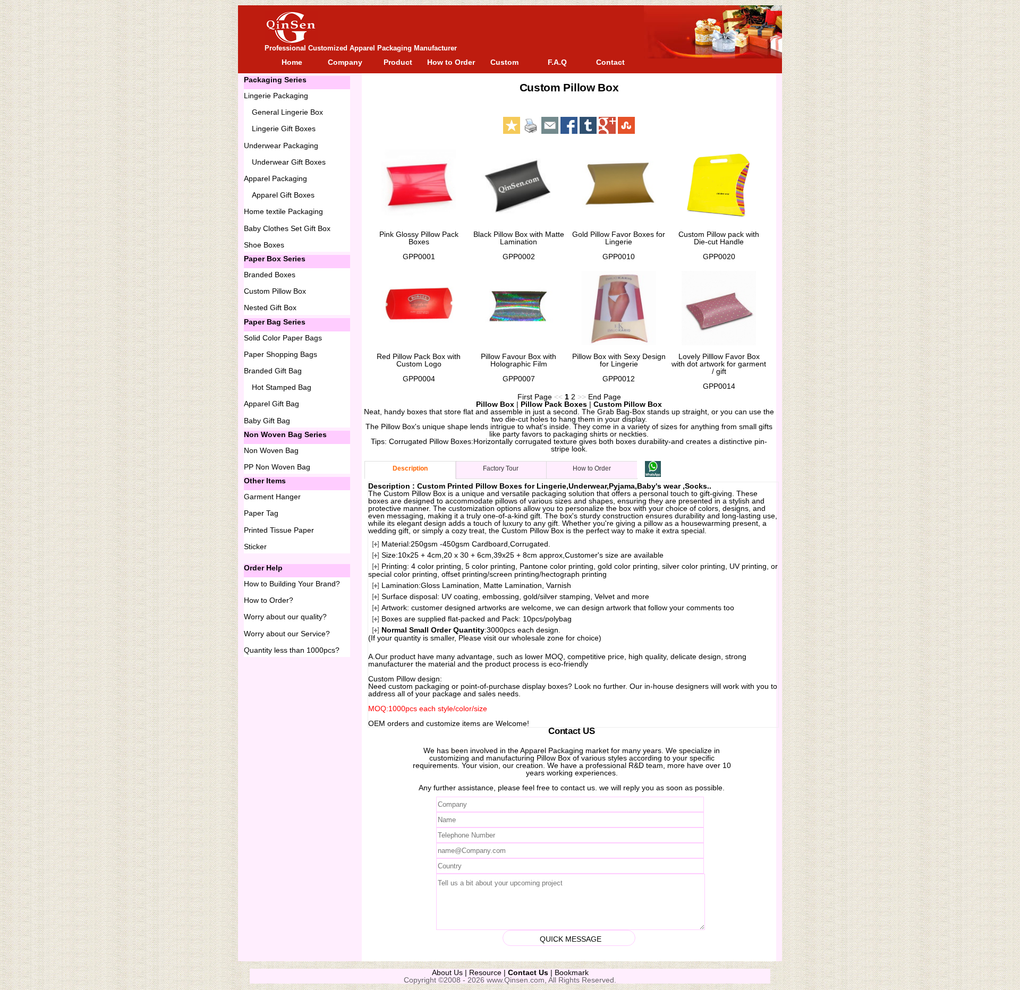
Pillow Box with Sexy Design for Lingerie (619, 360)
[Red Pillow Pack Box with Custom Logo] (418, 308)
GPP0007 (519, 378)
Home (292, 62)
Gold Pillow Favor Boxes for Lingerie (618, 238)
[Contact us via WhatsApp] (653, 474)
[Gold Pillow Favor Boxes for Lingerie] (619, 186)
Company (345, 62)
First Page (534, 396)
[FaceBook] (568, 125)
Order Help (263, 568)
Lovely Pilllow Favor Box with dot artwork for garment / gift (719, 363)
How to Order (451, 62)
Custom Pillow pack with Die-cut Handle (718, 238)
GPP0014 (719, 386)
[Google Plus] (607, 125)
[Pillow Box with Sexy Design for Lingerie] (619, 308)
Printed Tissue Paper (279, 530)
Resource (485, 972)
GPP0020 (719, 256)
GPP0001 (419, 256)
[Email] (549, 125)
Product (398, 62)
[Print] (530, 125)
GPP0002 (519, 256)
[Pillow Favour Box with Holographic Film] (518, 308)
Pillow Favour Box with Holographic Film (518, 360)
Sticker (255, 546)
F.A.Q (557, 62)
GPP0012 (618, 378)
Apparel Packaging (551, 750)
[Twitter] (588, 125)
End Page (604, 396)
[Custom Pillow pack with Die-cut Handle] (719, 186)
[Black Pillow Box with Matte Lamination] (518, 186)
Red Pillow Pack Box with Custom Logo (419, 360)
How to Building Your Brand (290, 583)
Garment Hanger (272, 496)
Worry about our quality (283, 616)
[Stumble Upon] (626, 125)
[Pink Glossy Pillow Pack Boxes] (418, 186)
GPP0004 (419, 378)
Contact (610, 62)
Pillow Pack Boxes (554, 404)
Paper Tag (261, 513)
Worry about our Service (285, 633)
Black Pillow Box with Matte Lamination (518, 238)
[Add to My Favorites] (511, 125)
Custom (504, 62)
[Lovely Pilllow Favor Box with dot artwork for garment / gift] (719, 308)
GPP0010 (618, 256)
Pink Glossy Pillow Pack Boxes (418, 238)
